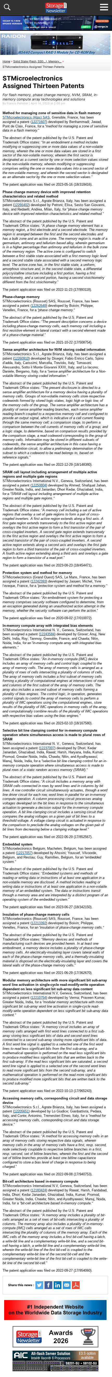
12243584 (47, 634)
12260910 (21, 358)
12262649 (39, 306)
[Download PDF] (76, 1285)
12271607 (39, 122)
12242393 (39, 581)
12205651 (21, 1111)
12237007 (47, 748)
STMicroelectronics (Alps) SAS (26, 117)
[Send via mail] (67, 1285)
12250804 (39, 485)
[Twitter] (39, 1285)
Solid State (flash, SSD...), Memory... (37, 61)
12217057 (24, 853)
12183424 (39, 1190)
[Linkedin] (57, 1285)
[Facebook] (48, 1285)
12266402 (21, 205)
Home (6, 61)
